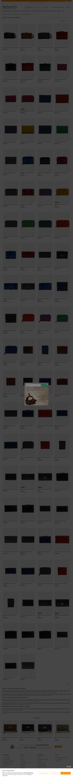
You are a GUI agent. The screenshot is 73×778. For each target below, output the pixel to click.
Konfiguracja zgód (55, 773)
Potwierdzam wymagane (43, 773)
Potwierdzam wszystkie (65, 773)
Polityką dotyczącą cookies (28, 772)
